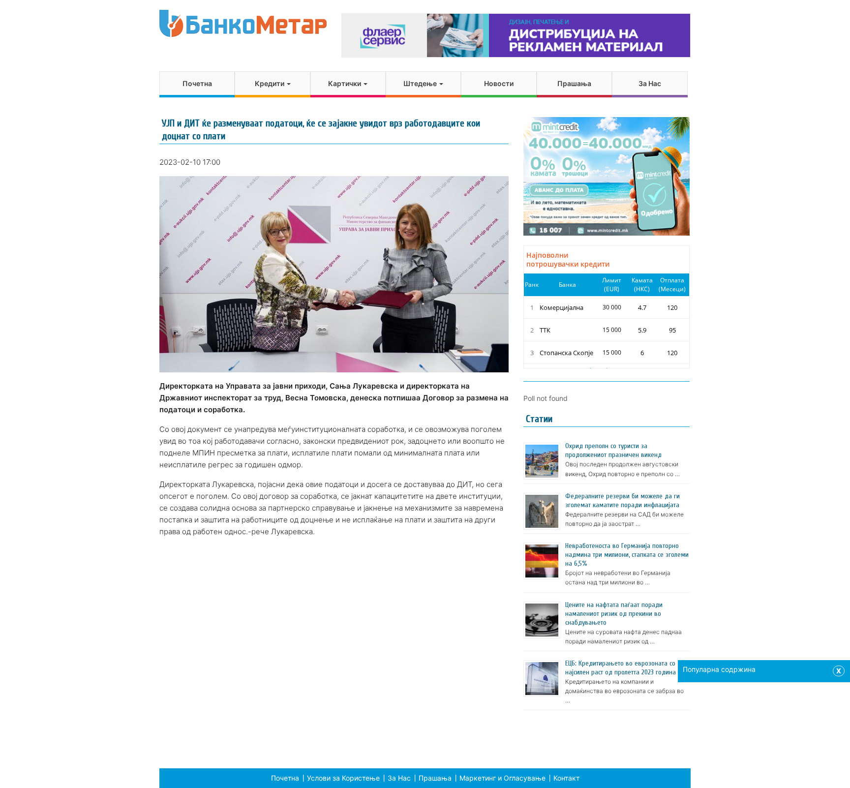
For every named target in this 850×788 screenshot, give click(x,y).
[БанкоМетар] (243, 23)
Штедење (420, 83)
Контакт (566, 778)
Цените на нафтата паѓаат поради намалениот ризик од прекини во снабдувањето (614, 614)
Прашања (574, 83)
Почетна (197, 83)
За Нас (649, 83)
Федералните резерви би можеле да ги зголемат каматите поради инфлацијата (622, 500)
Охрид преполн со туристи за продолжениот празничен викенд (613, 450)
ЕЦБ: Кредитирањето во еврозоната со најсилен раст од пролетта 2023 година (620, 667)
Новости (499, 83)
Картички (345, 83)
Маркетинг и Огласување (502, 778)
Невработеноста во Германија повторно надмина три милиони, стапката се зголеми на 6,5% (627, 555)
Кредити (270, 83)
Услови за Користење (343, 778)
